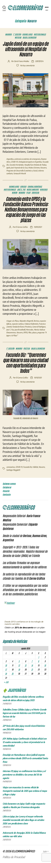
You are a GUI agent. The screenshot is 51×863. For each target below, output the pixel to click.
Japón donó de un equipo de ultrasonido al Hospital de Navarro (25, 49)
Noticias (18, 37)
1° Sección (17, 34)
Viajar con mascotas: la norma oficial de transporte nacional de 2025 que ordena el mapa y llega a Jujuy (25, 791)
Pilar (28, 193)
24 (6, 673)
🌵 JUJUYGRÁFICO (14, 690)
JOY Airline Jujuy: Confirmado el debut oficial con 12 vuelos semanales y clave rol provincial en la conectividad (25, 742)
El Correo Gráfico (21, 227)
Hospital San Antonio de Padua (35, 165)
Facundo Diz (27, 467)
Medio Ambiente (33, 189)
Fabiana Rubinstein (31, 324)
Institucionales (40, 34)
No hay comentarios (27, 65)
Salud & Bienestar (29, 37)
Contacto (6, 494)
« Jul (6, 682)
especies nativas (18, 324)
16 (45, 665)
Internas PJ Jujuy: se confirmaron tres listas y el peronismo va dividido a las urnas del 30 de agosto (24, 774)
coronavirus (10, 467)
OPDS (25, 332)
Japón (8, 167)
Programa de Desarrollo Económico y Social (21, 170)
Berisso (23, 186)
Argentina (9, 159)
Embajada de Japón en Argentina (30, 162)
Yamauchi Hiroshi (19, 173)
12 (19, 665)
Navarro (8, 34)
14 (32, 665)
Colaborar (7, 487)
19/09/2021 (38, 227)
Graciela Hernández (16, 165)
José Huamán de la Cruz (19, 167)
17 (6, 669)
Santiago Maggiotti (13, 470)
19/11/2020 (38, 377)
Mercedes (43, 189)
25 (12, 673)
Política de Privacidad (14, 857)
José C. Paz (21, 189)
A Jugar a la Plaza (12, 321)
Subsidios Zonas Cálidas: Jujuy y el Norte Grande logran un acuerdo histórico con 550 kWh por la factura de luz (24, 713)
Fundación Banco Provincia (22, 326)
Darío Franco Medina (21, 61)
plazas (34, 332)
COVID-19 (14, 162)
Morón (14, 193)
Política (26, 348)
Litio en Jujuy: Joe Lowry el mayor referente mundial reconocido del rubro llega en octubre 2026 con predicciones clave (23, 820)
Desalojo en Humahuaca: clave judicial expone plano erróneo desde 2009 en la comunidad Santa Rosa (25, 758)
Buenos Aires (27, 34)
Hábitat (35, 467)
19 (19, 669)
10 (6, 665)
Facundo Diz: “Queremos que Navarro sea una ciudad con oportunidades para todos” (25, 363)
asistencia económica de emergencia (27, 159)
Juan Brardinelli (20, 329)
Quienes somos (9, 483)
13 (25, 665)
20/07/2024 (39, 61)
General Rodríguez (35, 186)
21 (32, 669)
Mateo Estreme (34, 167)
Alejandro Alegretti (26, 321)
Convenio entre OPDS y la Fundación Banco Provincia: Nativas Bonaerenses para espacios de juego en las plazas (25, 210)
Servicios (35, 193)
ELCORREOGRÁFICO (23, 851)
